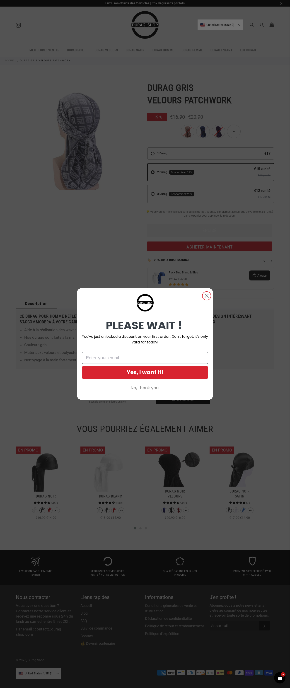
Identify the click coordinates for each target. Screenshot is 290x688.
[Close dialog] (206, 296)
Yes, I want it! (145, 372)
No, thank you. (145, 388)
